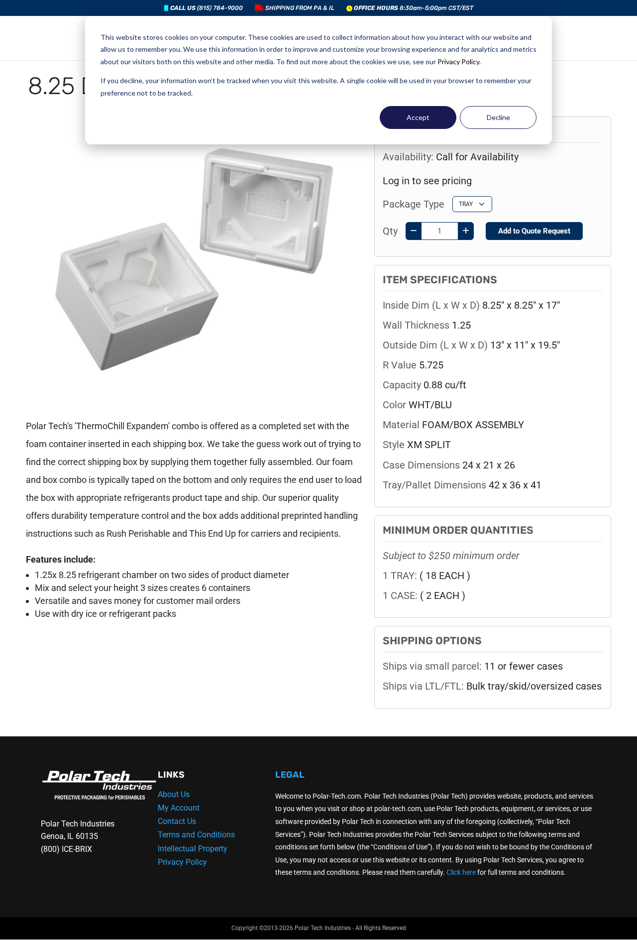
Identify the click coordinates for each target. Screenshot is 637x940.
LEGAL (290, 774)
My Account (179, 808)
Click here (461, 872)
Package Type (413, 204)
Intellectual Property (192, 848)
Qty (390, 231)
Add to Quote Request (534, 231)
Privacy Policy (458, 61)
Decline (498, 117)
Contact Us (177, 821)
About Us (174, 794)
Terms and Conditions (196, 834)
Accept (418, 117)
